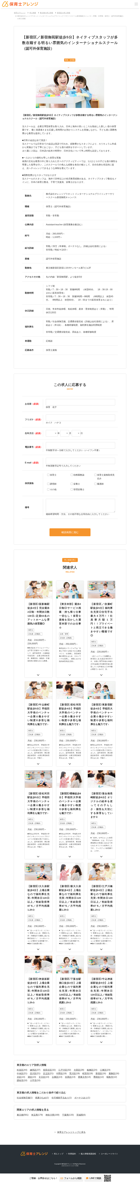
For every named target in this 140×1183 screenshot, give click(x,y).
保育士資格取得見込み (106, 477)
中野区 (59, 1073)
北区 (19, 1077)
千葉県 (65, 1115)
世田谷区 (47, 1070)
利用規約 (72, 1154)
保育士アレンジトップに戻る (71, 1132)
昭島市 (110, 1077)
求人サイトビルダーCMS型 (72, 1165)
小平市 (33, 1080)
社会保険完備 (23, 1098)
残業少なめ (40, 1098)
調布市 (20, 1080)
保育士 (53, 475)
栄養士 (76, 484)
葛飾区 (112, 1073)
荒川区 (72, 1073)
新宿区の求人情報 (63, 13)
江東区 (103, 1070)
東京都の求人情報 (46, 13)
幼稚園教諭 (78, 475)
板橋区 (90, 1070)
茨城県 (79, 1115)
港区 (30, 1077)
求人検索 (32, 13)
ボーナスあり (81, 1098)
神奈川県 (50, 1115)
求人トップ (58, 1154)
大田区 (77, 1070)
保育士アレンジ (19, 13)
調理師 (53, 484)
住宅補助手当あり (60, 1098)
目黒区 (68, 1077)
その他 (53, 489)
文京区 (42, 1077)
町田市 (85, 1073)
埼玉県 (34, 1115)
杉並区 (20, 1070)
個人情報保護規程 (88, 1154)
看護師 (100, 484)
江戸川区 (62, 1070)
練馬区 (33, 1070)
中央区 (20, 1073)
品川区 (33, 1073)
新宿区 (99, 1073)
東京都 (20, 1115)
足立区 (46, 1073)
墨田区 (96, 1077)
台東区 (55, 1077)
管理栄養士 (78, 489)
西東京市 (82, 1077)
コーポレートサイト (109, 1154)
